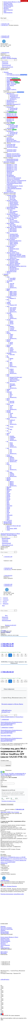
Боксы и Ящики (5, 931)
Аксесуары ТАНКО (6, 735)
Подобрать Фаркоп (5, 941)
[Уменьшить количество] (2, 782)
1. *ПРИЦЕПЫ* (5, 719)
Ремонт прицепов (5, 939)
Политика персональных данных (9, 894)
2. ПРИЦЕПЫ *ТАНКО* (7, 727)
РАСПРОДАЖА (8, 724)
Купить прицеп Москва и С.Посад (9, 937)
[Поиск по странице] (15, 60)
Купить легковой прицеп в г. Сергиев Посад (12, 716)
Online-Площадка (5, 947)
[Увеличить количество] (2, 785)
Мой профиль (4, 951)
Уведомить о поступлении (7, 804)
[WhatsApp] (3, 772)
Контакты (3, 943)
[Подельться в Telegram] (4, 41)
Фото (2, 946)
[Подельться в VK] (1, 885)
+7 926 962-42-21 (4, 25)
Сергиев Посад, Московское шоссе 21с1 (7, 20)
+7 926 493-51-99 (5, 23)
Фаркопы (9, 723)
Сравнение (8, 765)
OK (2, 1019)
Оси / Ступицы (15, 812)
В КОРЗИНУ (4, 786)
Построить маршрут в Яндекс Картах (12, 704)
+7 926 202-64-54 (5, 52)
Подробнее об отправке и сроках (9, 801)
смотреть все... (13, 98)
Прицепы (3, 722)
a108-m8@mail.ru (6, 710)
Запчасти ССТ (4, 942)
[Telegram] (1, 772)
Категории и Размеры (11, 722)
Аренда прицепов (5, 945)
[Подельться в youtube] (2, 885)
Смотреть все (4, 863)
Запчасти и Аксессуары (7, 929)
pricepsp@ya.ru (5, 712)
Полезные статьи (5, 938)
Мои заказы (4, 953)
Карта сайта (21, 894)
